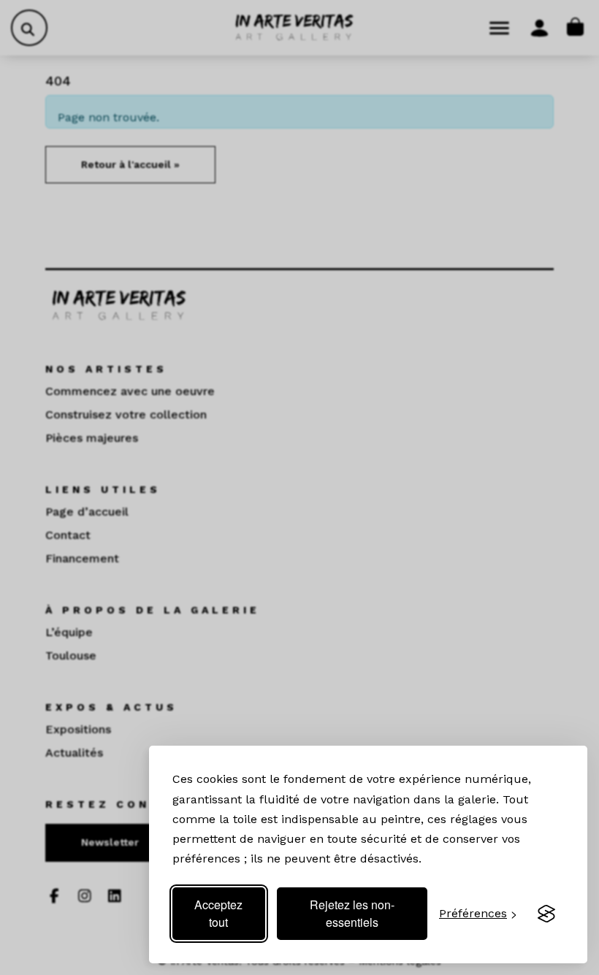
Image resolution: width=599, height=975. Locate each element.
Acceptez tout (218, 913)
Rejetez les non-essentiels (352, 913)
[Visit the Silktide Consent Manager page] (546, 913)
